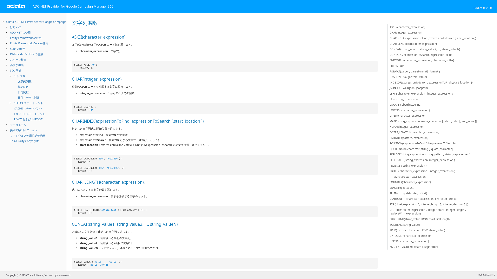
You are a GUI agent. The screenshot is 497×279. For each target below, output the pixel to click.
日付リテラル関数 (29, 97)
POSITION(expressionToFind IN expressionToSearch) (422, 143)
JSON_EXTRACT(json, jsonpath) (409, 88)
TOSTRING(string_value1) (405, 224)
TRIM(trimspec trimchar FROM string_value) (417, 230)
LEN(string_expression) (404, 99)
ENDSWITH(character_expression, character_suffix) (422, 60)
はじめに (15, 27)
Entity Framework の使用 (26, 38)
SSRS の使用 (17, 49)
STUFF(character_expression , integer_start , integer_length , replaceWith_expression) (428, 211)
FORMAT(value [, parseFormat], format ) (415, 71)
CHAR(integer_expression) (406, 32)
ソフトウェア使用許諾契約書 (27, 135)
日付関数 (23, 92)
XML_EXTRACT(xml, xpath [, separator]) (414, 247)
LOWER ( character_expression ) (410, 110)
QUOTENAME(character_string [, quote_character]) (421, 149)
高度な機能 (17, 65)
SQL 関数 (19, 76)
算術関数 (23, 87)
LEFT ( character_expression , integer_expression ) (421, 93)
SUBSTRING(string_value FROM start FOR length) (420, 219)
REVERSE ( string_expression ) (408, 165)
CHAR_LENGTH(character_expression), (414, 44)
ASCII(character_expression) (407, 27)
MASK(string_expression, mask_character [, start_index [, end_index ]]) (433, 121)
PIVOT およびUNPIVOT (28, 119)
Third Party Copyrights (24, 141)
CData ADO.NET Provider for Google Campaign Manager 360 (45, 22)
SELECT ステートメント (28, 103)
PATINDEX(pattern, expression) (409, 138)
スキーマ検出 (18, 59)
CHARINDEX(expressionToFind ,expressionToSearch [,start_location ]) (433, 38)
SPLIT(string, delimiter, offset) (408, 193)
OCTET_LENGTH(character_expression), (414, 132)
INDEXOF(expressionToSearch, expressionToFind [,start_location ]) (431, 82)
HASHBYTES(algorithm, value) (408, 77)
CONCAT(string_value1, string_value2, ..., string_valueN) (425, 49)
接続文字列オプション (23, 130)
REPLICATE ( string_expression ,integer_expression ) (422, 160)
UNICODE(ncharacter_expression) (411, 236)
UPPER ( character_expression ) (409, 241)
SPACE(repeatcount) (402, 187)
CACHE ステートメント (28, 108)
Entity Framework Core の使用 (29, 43)
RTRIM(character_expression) (408, 176)
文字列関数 (24, 81)
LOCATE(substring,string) (405, 104)
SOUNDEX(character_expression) (410, 182)
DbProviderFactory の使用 (26, 54)
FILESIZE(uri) (397, 66)
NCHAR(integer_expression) (407, 126)
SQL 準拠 (15, 70)
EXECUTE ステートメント (29, 114)
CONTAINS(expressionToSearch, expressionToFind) (421, 55)
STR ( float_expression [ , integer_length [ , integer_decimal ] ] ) (429, 204)
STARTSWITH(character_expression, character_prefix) (423, 199)
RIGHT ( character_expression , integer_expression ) (422, 171)
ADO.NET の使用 (20, 32)
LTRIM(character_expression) (408, 115)
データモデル (18, 125)
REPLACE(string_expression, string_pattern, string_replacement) (430, 154)
